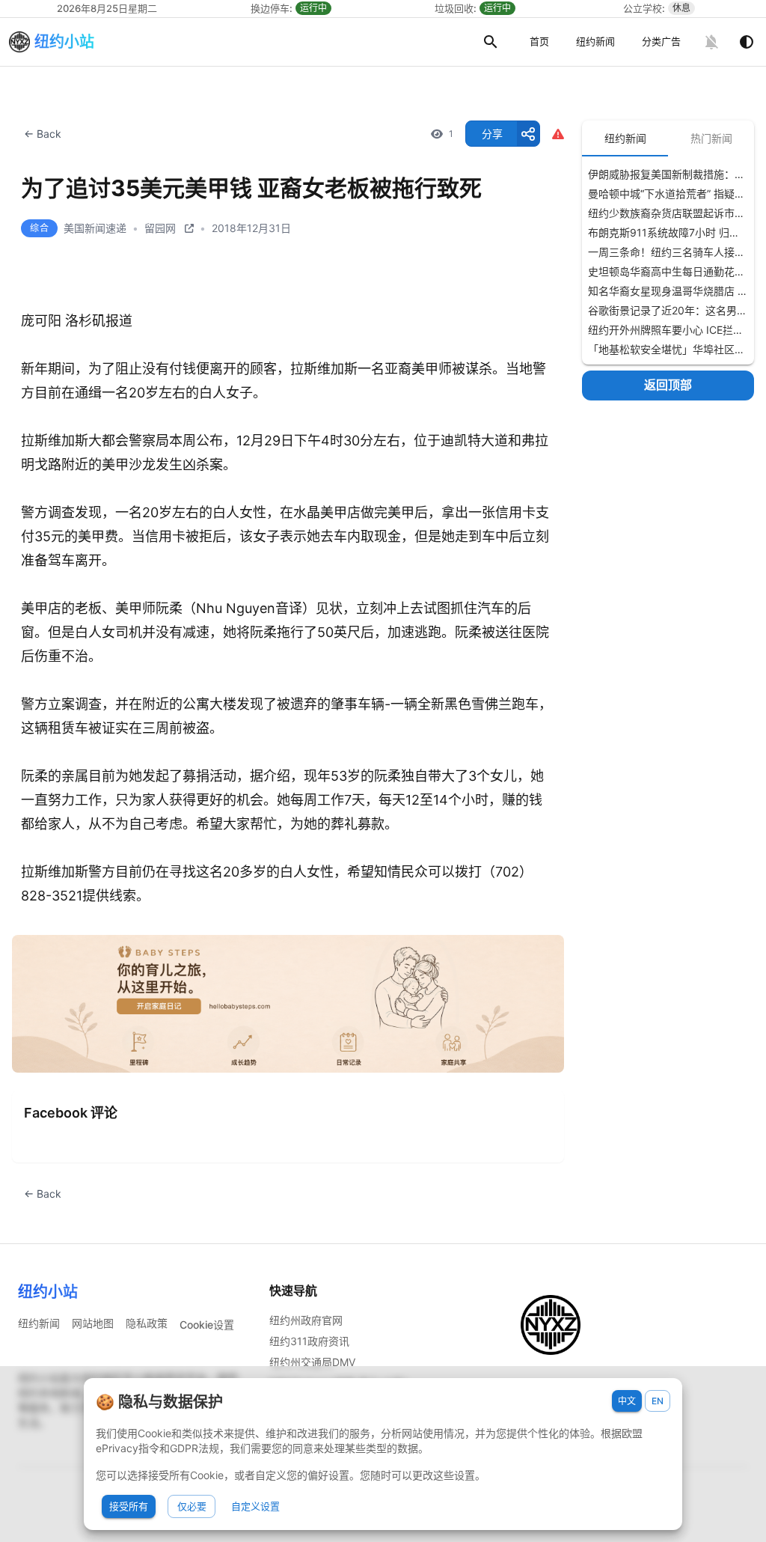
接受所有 (128, 1506)
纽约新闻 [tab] (625, 138)
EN (658, 1401)
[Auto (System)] (746, 42)
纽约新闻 (595, 41)
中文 (627, 1401)
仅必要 (191, 1506)
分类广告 (661, 41)
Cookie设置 (207, 1324)
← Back (42, 133)
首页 (539, 41)
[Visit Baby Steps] (288, 1004)
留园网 (160, 228)
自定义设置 (255, 1506)
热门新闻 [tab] (711, 138)
